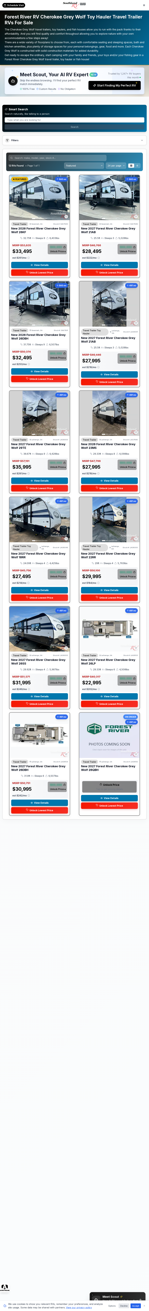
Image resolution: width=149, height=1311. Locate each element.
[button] (74, 81)
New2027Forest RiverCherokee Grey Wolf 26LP (108, 661)
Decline (124, 1306)
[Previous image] (13, 197)
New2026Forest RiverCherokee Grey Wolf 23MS (108, 446)
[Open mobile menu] (144, 5)
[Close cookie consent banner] (144, 1306)
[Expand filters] (142, 140)
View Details (41, 265)
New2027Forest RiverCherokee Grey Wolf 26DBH (38, 768)
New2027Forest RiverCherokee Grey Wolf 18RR (38, 555)
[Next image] (66, 197)
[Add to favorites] (66, 216)
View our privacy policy (79, 1307)
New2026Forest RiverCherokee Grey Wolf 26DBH (38, 336)
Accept (135, 1306)
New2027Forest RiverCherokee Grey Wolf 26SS (38, 661)
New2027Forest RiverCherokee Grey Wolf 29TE (38, 446)
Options (112, 1306)
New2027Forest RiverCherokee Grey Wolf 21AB (108, 230)
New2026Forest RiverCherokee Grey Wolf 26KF (38, 230)
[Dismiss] (92, 1295)
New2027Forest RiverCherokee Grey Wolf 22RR (108, 555)
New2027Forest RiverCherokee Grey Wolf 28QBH (108, 768)
